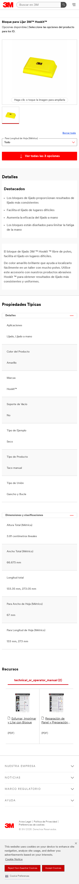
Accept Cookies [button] (53, 868)
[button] (17, 876)
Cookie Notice (14, 859)
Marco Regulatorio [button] (23, 789)
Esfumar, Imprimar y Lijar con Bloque (22, 720)
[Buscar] (64, 5)
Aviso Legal (25, 821)
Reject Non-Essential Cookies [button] (22, 868)
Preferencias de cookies (31, 825)
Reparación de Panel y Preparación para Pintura (54, 721)
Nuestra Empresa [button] (20, 766)
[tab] (38, 680)
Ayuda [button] (10, 800)
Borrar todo (69, 133)
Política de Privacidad (45, 821)
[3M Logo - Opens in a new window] (8, 5)
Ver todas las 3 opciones (42, 156)
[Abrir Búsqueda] (74, 5)
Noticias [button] (13, 777)
